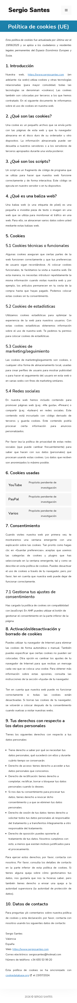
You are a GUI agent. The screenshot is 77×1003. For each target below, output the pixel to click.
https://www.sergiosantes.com (46, 74)
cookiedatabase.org (17, 975)
